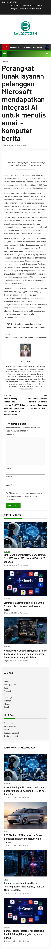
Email (9, 477)
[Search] (47, 53)
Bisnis (6, 831)
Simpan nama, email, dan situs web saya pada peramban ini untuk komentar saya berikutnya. (24, 496)
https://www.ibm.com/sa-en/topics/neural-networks (25, 338)
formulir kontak (29, 5)
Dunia (6, 688)
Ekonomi (7, 691)
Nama (9, 468)
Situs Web (10, 485)
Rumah (6, 681)
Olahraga (7, 701)
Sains (6, 879)
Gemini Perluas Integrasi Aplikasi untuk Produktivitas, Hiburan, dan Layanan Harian (24, 606)
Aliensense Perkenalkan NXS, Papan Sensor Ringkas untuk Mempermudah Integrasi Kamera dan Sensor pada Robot (25, 654)
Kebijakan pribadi (34, 9)
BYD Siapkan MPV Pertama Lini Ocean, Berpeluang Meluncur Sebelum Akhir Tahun (23, 839)
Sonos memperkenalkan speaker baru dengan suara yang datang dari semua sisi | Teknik (36, 401)
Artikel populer (10, 685)
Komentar (10, 435)
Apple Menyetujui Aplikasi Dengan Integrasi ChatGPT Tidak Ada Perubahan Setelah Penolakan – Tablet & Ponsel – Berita (14, 405)
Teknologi (5, 61)
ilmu (5, 694)
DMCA (39, 5)
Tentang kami (15, 5)
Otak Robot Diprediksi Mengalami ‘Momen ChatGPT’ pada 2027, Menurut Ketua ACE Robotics (25, 558)
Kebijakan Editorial (18, 9)
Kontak (6, 707)
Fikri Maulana (8, 145)
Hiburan (7, 704)
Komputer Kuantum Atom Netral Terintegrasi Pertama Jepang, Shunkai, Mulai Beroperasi (24, 886)
